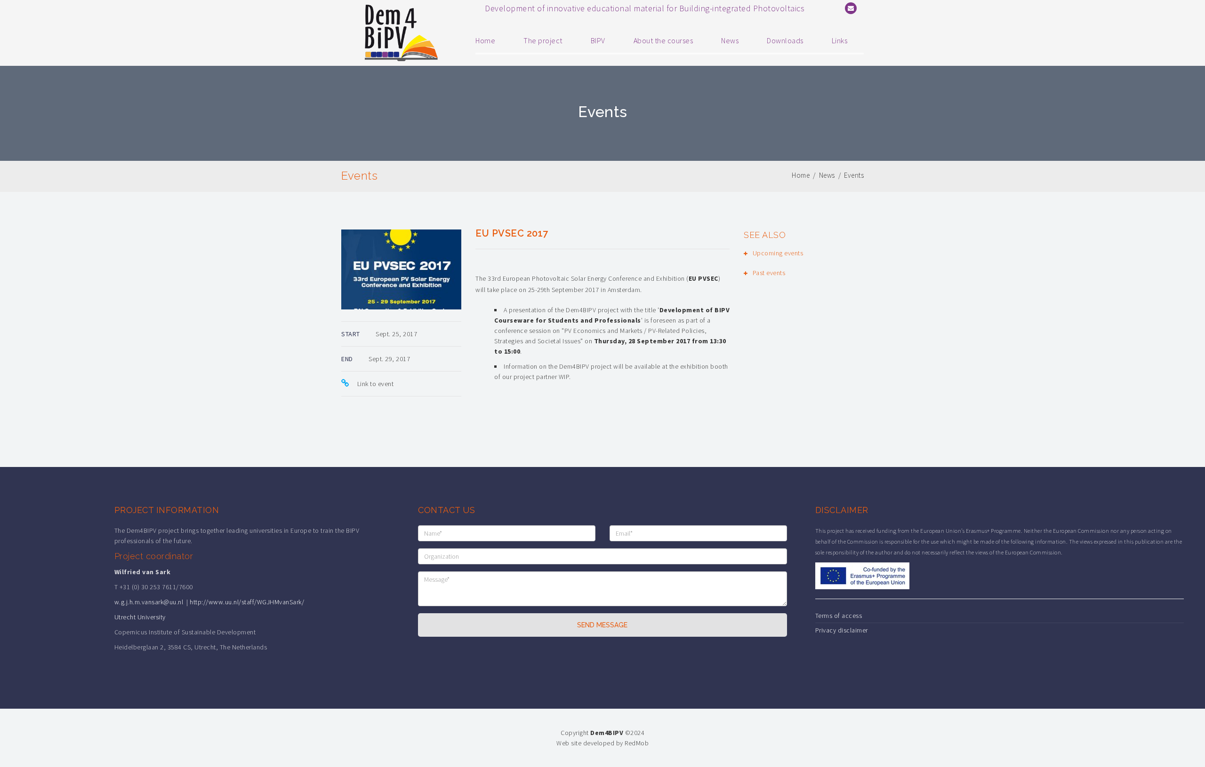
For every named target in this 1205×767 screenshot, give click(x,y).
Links (840, 40)
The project (542, 40)
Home (485, 40)
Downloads (785, 40)
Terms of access (838, 615)
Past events (769, 273)
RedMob (637, 743)
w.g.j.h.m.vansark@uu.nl (149, 602)
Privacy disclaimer (841, 630)
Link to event (375, 384)
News (730, 40)
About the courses (663, 40)
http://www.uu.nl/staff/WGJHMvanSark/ (247, 602)
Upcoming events (778, 253)
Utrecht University (140, 617)
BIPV (598, 40)
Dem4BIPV (606, 732)
